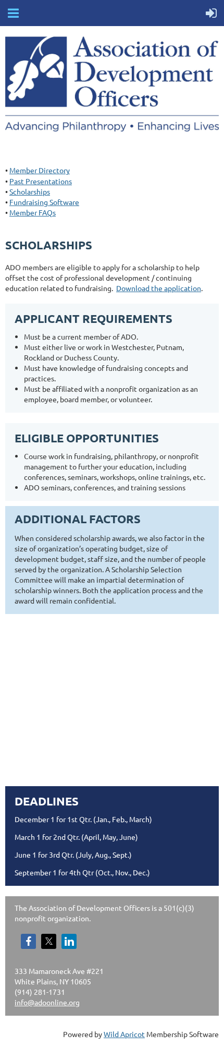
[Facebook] (28, 941)
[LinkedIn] (69, 941)
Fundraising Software (44, 202)
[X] (48, 941)
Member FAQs (32, 212)
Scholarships (29, 191)
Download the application (158, 288)
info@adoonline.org (47, 1002)
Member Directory (39, 170)
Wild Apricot (124, 1034)
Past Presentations (40, 181)
